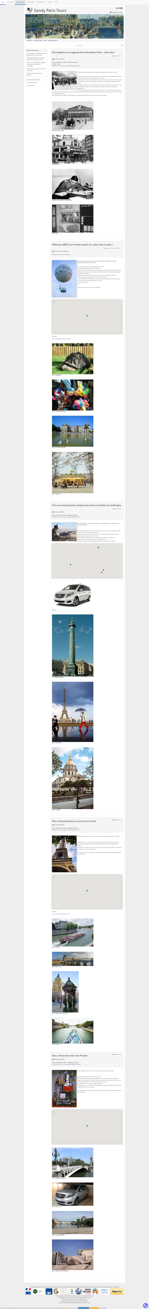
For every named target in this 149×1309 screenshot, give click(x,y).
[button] (87, 316)
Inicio (2, 2)
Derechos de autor (107, 1287)
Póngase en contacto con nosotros (61, 65)
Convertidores (30, 85)
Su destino (10, 2)
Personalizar (30, 2)
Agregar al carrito (116, 56)
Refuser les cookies (94, 1308)
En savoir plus (103, 1308)
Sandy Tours (30, 40)
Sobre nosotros (41, 2)
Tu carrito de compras (116, 12)
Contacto (49, 2)
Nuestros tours (20, 2)
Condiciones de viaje (49, 1287)
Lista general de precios (75, 1287)
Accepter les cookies (83, 1308)
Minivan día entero (53, 40)
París (45, 40)
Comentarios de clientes (33, 79)
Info (56, 2)
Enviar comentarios (32, 82)
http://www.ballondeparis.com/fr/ (61, 339)
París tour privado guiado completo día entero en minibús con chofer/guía (36, 64)
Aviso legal (116, 1287)
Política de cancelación (62, 1287)
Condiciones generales (36, 1287)
